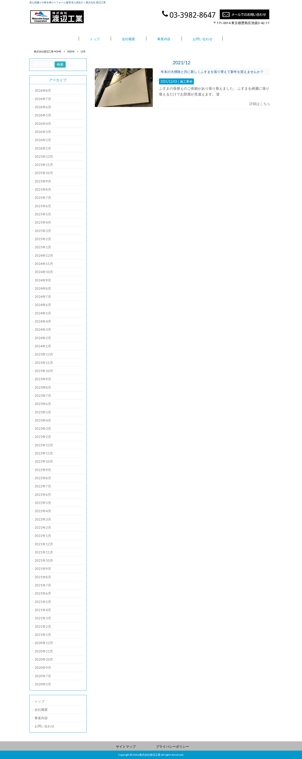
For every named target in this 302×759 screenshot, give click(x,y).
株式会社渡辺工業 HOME (47, 51)
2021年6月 (42, 593)
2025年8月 (42, 189)
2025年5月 (42, 214)
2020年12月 (43, 643)
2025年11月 (43, 165)
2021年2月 (42, 626)
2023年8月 (42, 387)
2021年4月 (42, 610)
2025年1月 (42, 247)
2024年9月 (42, 280)
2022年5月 (42, 503)
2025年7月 (42, 198)
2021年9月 (42, 569)
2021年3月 (42, 618)
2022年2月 (42, 527)
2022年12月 (43, 445)
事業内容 (41, 718)
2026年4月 (42, 124)
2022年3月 (42, 519)
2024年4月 (42, 321)
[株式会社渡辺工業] (57, 23)
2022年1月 (42, 536)
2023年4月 (42, 420)
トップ (39, 701)
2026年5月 (42, 115)
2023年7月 (42, 396)
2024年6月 (42, 305)
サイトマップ (126, 746)
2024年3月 (42, 329)
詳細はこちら (259, 103)
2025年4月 (42, 222)
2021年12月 (43, 544)
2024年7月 (42, 297)
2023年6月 (42, 404)
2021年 (71, 51)
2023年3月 (42, 428)
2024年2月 (42, 338)
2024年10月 (43, 272)
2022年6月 (42, 494)
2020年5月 (42, 684)
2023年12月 (43, 354)
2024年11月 (43, 264)
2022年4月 (42, 511)
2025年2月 (42, 239)
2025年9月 (42, 181)
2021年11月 (43, 552)
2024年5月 (42, 313)
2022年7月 (42, 486)
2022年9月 (42, 470)
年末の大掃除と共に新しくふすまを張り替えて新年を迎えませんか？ (212, 72)
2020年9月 (42, 668)
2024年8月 (42, 288)
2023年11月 (43, 363)
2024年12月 (43, 255)
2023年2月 (42, 437)
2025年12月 (43, 156)
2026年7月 (42, 99)
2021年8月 (42, 577)
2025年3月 (42, 231)
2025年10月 (43, 173)
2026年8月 (42, 90)
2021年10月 (43, 560)
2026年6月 (42, 107)
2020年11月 (43, 651)
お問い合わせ (44, 726)
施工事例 (186, 81)
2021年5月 (42, 602)
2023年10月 (43, 371)
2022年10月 (43, 461)
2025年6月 (42, 206)
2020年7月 (42, 676)
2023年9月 (42, 379)
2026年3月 (42, 132)
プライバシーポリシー (172, 746)
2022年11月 (43, 453)
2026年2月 (42, 140)
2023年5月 (42, 412)
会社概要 (41, 709)
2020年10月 (43, 659)
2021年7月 (42, 585)
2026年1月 (42, 148)
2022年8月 (42, 478)
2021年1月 (42, 635)
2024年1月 (42, 346)
